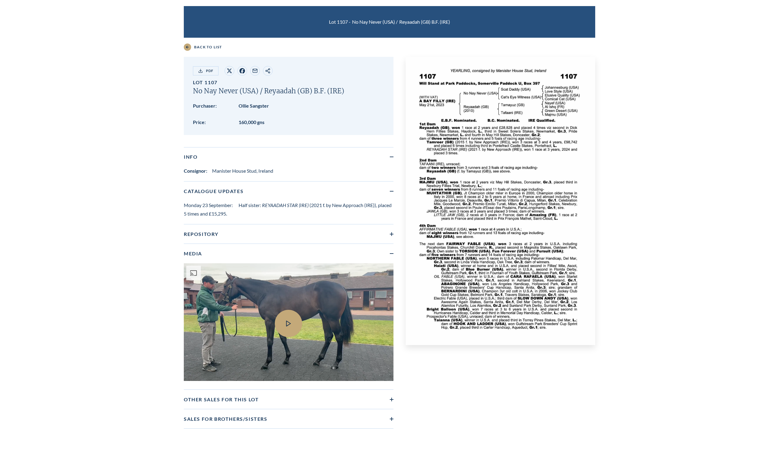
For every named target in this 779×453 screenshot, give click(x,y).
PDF (209, 71)
